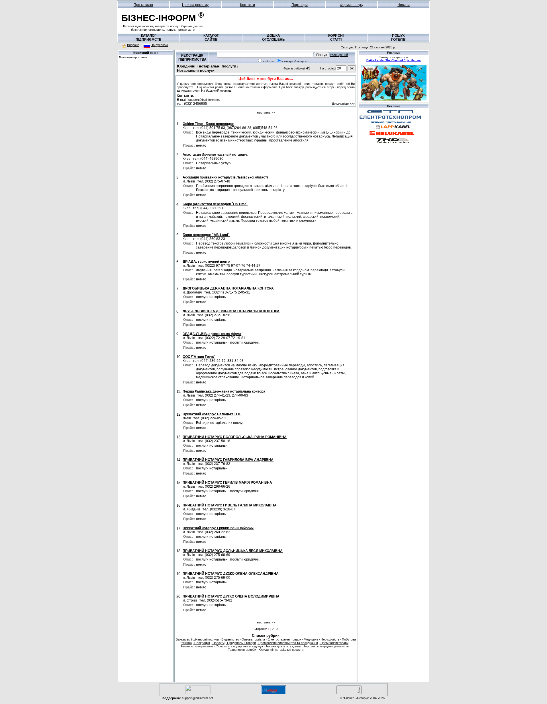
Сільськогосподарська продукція (239, 646)
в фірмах (269, 61)
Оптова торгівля (253, 639)
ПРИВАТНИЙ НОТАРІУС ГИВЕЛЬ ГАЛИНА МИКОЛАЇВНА (230, 505)
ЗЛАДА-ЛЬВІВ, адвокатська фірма (212, 334)
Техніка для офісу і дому (283, 646)
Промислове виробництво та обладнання (288, 643)
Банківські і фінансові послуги (198, 639)
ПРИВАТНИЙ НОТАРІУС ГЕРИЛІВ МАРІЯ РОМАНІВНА (227, 483)
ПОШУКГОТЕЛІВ (398, 38)
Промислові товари (334, 643)
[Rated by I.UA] (198, 693)
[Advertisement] (145, 101)
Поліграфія (201, 643)
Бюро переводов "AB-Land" (206, 235)
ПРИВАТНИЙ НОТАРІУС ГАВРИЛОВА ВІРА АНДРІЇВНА (228, 460)
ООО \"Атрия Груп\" (199, 357)
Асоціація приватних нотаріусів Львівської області (225, 177)
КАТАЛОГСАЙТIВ (211, 38)
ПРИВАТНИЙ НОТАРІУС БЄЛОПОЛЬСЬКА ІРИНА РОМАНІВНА (235, 437)
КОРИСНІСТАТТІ (336, 38)
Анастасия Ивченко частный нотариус (215, 155)
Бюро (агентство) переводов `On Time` (215, 204)
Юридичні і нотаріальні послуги (280, 649)
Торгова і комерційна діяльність (326, 646)
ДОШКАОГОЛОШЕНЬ (273, 38)
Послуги (218, 643)
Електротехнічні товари (284, 639)
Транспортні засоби (242, 649)
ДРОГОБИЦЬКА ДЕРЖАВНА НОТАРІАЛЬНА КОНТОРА (228, 288)
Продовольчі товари (241, 643)
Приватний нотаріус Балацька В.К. (212, 414)
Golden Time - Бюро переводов (208, 124)
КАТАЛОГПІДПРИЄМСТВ (149, 38)
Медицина (310, 639)
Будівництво (230, 639)
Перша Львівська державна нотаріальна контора (224, 391)
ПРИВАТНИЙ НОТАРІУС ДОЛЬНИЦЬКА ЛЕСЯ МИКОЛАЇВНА (233, 551)
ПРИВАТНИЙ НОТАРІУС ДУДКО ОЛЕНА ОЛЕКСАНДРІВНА (231, 574)
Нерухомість (329, 639)
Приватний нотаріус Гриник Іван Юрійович (218, 528)
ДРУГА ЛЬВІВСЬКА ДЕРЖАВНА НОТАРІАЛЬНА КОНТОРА (231, 311)
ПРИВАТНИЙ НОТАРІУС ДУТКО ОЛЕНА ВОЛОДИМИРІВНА (231, 596)
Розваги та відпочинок (197, 646)
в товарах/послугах (294, 61)
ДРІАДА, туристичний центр (206, 262)
